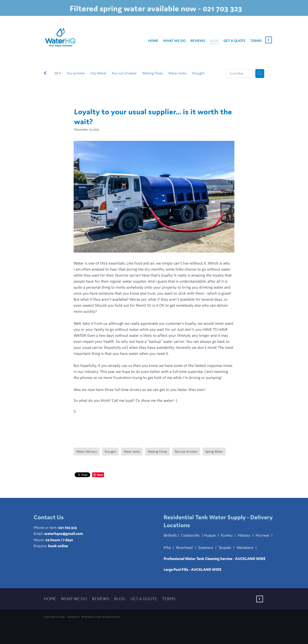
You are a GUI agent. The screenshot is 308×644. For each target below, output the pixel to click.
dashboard (73, 616)
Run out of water (124, 73)
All (56, 73)
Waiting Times (152, 73)
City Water (98, 73)
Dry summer (76, 73)
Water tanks (177, 73)
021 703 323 (67, 527)
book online (58, 546)
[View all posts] (45, 74)
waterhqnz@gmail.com (63, 533)
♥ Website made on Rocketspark (101, 616)
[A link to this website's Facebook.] (268, 40)
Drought (198, 73)
